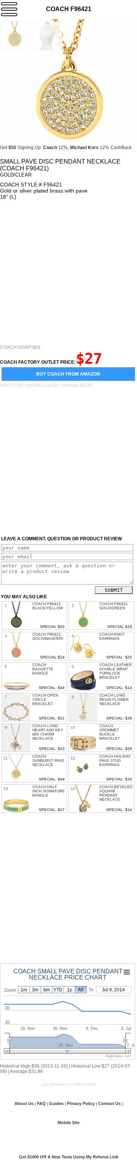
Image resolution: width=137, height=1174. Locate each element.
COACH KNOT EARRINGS (112, 636)
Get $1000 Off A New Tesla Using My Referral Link (68, 1157)
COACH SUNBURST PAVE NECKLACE (48, 760)
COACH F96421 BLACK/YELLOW (47, 606)
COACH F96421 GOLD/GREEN (113, 606)
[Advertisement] (68, 272)
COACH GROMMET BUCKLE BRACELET (109, 732)
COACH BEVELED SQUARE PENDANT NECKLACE (115, 793)
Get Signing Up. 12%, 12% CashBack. (66, 147)
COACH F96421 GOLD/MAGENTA (47, 636)
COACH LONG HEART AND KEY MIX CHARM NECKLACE (47, 732)
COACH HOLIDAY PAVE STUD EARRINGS (115, 760)
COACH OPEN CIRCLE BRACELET (45, 699)
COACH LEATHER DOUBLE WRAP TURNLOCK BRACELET (115, 671)
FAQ (41, 1103)
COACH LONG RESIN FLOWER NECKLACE (114, 699)
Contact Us (109, 1103)
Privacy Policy (81, 1103)
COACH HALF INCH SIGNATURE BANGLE (48, 791)
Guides (56, 1103)
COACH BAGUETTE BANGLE (42, 669)
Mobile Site (68, 1122)
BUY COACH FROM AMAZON (68, 374)
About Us (23, 1103)
